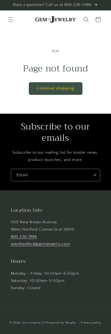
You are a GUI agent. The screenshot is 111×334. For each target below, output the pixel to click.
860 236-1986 (24, 236)
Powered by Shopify (61, 322)
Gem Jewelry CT (34, 322)
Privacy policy (91, 322)
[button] (11, 20)
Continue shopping (55, 88)
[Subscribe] (94, 175)
